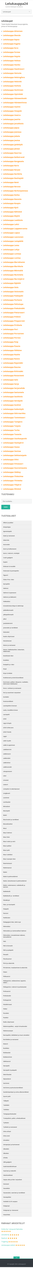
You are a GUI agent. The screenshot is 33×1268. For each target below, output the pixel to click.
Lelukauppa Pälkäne (12, 350)
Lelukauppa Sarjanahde (14, 388)
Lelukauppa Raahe (11, 354)
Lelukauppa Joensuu (12, 132)
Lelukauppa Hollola (12, 86)
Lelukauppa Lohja (11, 249)
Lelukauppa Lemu (11, 245)
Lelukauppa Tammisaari (14, 417)
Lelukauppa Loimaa (12, 254)
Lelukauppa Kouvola (12, 199)
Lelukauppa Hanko (11, 65)
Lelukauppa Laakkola (13, 220)
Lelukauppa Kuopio (12, 203)
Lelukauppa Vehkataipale (14, 455)
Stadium (4, 1238)
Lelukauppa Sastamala (13, 392)
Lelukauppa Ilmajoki (12, 111)
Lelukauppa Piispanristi (14, 321)
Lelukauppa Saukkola (13, 396)
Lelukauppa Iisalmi (11, 107)
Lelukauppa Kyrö (10, 207)
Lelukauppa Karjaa (11, 170)
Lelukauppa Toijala (12, 426)
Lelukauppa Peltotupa (13, 304)
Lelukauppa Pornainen (13, 333)
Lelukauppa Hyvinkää (13, 94)
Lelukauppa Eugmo (11, 44)
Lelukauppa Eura (10, 48)
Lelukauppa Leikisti (8, 1245)
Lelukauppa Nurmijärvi (13, 279)
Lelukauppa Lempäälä (13, 241)
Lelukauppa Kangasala (13, 161)
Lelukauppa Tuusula (12, 434)
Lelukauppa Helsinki (12, 81)
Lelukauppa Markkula (13, 266)
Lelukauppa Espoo (11, 39)
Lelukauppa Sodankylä (13, 409)
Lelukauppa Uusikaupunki (15, 438)
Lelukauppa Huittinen (13, 90)
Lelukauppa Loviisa (12, 258)
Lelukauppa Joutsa (11, 140)
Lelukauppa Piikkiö (12, 317)
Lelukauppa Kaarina (12, 153)
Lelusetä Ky (5, 1235)
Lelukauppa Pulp (10, 342)
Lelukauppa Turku (11, 430)
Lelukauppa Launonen (13, 237)
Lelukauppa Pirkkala (12, 325)
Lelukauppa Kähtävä (12, 212)
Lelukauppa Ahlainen (13, 31)
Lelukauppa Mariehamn (14, 262)
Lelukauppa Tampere (12, 422)
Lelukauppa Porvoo (12, 338)
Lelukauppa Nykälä (12, 283)
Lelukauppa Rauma (12, 367)
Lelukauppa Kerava (12, 186)
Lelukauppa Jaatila (11, 119)
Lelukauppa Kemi (11, 182)
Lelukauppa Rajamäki (13, 363)
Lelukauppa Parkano (12, 300)
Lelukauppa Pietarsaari (14, 312)
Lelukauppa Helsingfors (14, 77)
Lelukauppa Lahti (11, 224)
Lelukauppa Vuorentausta (15, 468)
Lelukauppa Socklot (12, 405)
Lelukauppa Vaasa (11, 447)
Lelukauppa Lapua (11, 233)
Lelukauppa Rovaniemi (13, 375)
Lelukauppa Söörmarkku (14, 413)
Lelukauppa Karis (11, 165)
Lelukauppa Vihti (11, 459)
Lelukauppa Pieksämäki (14, 308)
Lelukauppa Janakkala (13, 123)
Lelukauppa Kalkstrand (13, 157)
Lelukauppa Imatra (12, 115)
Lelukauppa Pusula (11, 346)
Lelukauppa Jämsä (11, 149)
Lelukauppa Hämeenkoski (15, 98)
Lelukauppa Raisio (11, 359)
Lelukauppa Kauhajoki (13, 178)
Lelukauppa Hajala (11, 56)
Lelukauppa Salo (10, 380)
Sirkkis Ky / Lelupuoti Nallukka (12, 1229)
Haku (6, 507)
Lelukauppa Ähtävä (12, 489)
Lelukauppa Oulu (10, 287)
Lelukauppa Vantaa (12, 451)
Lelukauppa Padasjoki (13, 296)
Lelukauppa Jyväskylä (13, 144)
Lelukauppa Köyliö (11, 216)
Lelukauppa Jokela (11, 136)
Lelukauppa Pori (10, 329)
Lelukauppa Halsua (12, 60)
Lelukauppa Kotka (11, 195)
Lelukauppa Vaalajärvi (13, 443)
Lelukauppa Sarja (11, 384)
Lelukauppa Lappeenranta (15, 228)
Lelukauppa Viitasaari (13, 464)
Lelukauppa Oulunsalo (13, 291)
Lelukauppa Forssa (11, 52)
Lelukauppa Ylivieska (12, 480)
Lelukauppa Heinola (12, 73)
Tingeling (4, 1242)
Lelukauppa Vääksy (12, 472)
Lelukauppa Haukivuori (13, 69)
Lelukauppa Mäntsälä (13, 270)
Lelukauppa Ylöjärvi (12, 485)
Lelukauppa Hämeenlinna (15, 102)
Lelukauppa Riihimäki (13, 371)
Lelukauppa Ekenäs (12, 35)
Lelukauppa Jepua (11, 128)
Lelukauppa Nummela (13, 275)
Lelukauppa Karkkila (12, 174)
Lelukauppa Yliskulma (13, 476)
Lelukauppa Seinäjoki (13, 401)
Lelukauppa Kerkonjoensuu (15, 191)
